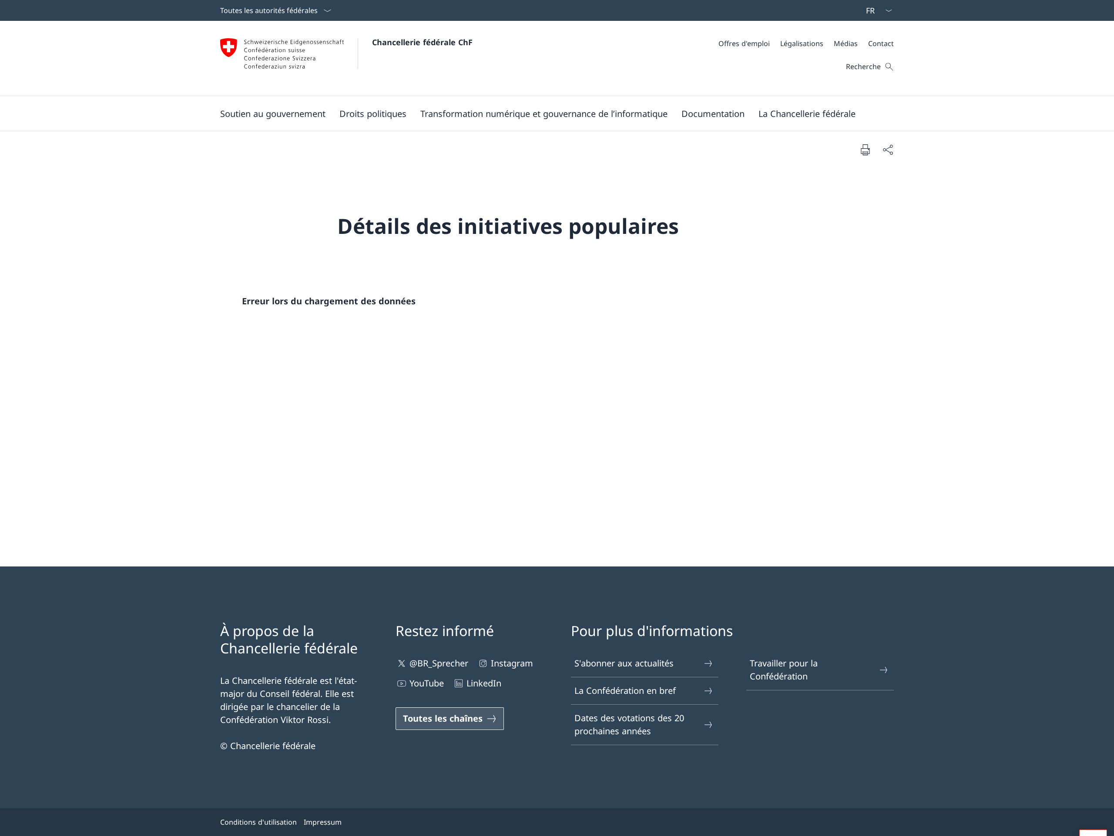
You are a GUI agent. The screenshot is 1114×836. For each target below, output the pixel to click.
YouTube (426, 683)
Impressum (323, 822)
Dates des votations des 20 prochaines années (629, 724)
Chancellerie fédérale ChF (422, 42)
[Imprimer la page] (865, 149)
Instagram (512, 663)
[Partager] (887, 149)
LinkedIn (483, 683)
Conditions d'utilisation (258, 822)
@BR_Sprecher (438, 663)
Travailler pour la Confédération (784, 669)
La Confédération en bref (625, 690)
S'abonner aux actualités (624, 663)
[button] (272, 113)
